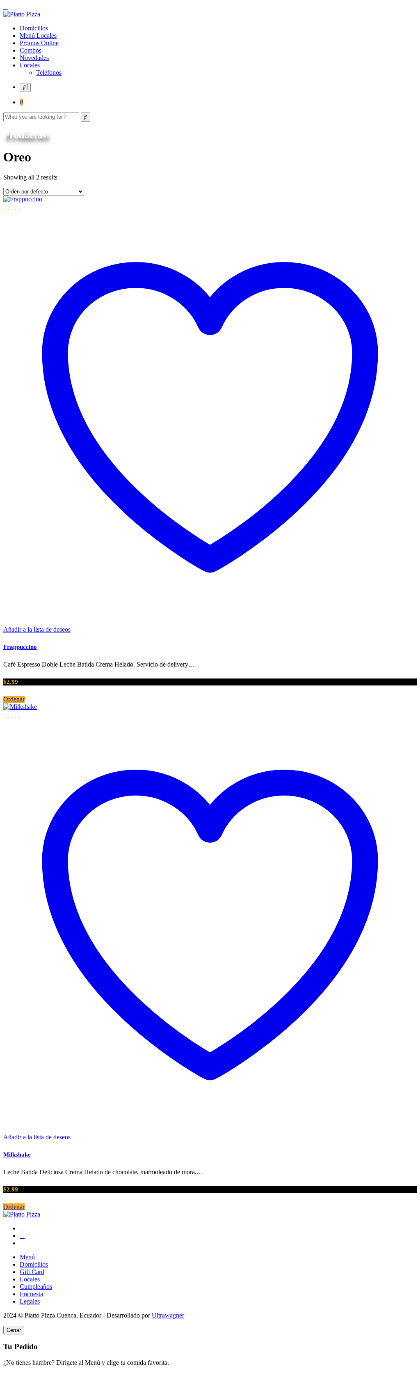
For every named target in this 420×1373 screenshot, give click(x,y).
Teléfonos (49, 72)
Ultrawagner (168, 1315)
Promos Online (39, 42)
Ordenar (14, 699)
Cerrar (14, 1330)
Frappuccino (20, 647)
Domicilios (34, 28)
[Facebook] (22, 1228)
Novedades (34, 57)
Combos (30, 50)
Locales (30, 65)
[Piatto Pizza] (21, 14)
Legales (30, 1301)
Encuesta (31, 1293)
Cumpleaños (36, 1286)
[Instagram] (22, 1235)
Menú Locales (38, 35)
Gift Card (32, 1271)
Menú (27, 1256)
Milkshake (17, 1154)
